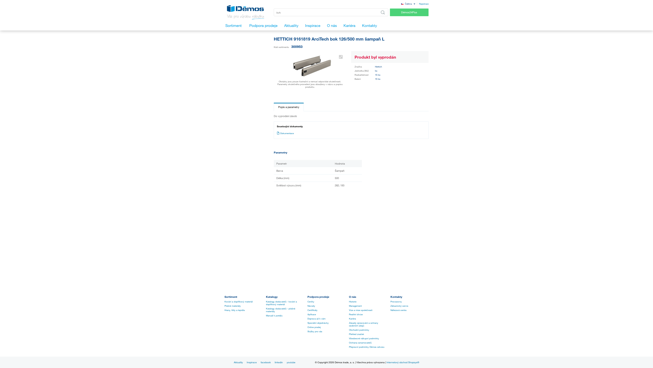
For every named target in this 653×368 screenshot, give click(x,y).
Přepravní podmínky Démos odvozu (366, 347)
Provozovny (396, 301)
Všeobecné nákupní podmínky (364, 338)
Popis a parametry (288, 107)
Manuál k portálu (274, 315)
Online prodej (314, 327)
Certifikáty (312, 310)
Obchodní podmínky (359, 329)
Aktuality (238, 362)
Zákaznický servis (399, 305)
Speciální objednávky (318, 322)
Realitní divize (356, 314)
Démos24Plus (409, 12)
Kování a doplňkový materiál (238, 301)
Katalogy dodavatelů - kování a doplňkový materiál (281, 303)
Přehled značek (356, 334)
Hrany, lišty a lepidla (234, 310)
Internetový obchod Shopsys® (403, 362)
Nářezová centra (398, 310)
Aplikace (311, 314)
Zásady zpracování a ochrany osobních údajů (363, 324)
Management (355, 305)
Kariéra (352, 318)
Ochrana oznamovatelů (360, 342)
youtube (291, 362)
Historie (352, 301)
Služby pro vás (314, 331)
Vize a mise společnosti (360, 310)
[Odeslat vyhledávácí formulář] (383, 12)
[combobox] (408, 3)
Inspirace (252, 362)
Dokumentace (287, 133)
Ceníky (310, 301)
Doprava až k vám (316, 318)
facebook (266, 362)
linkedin (279, 362)
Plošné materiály (232, 305)
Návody (311, 305)
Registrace (424, 3)
